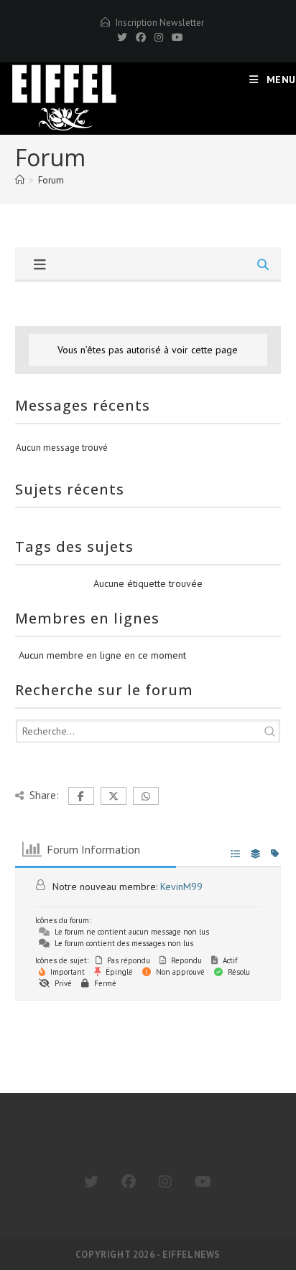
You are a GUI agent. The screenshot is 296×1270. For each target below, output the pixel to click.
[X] (122, 37)
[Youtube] (203, 1182)
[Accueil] (19, 180)
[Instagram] (158, 37)
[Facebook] (140, 37)
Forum (51, 180)
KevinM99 (181, 886)
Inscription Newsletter (160, 22)
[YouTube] (175, 37)
